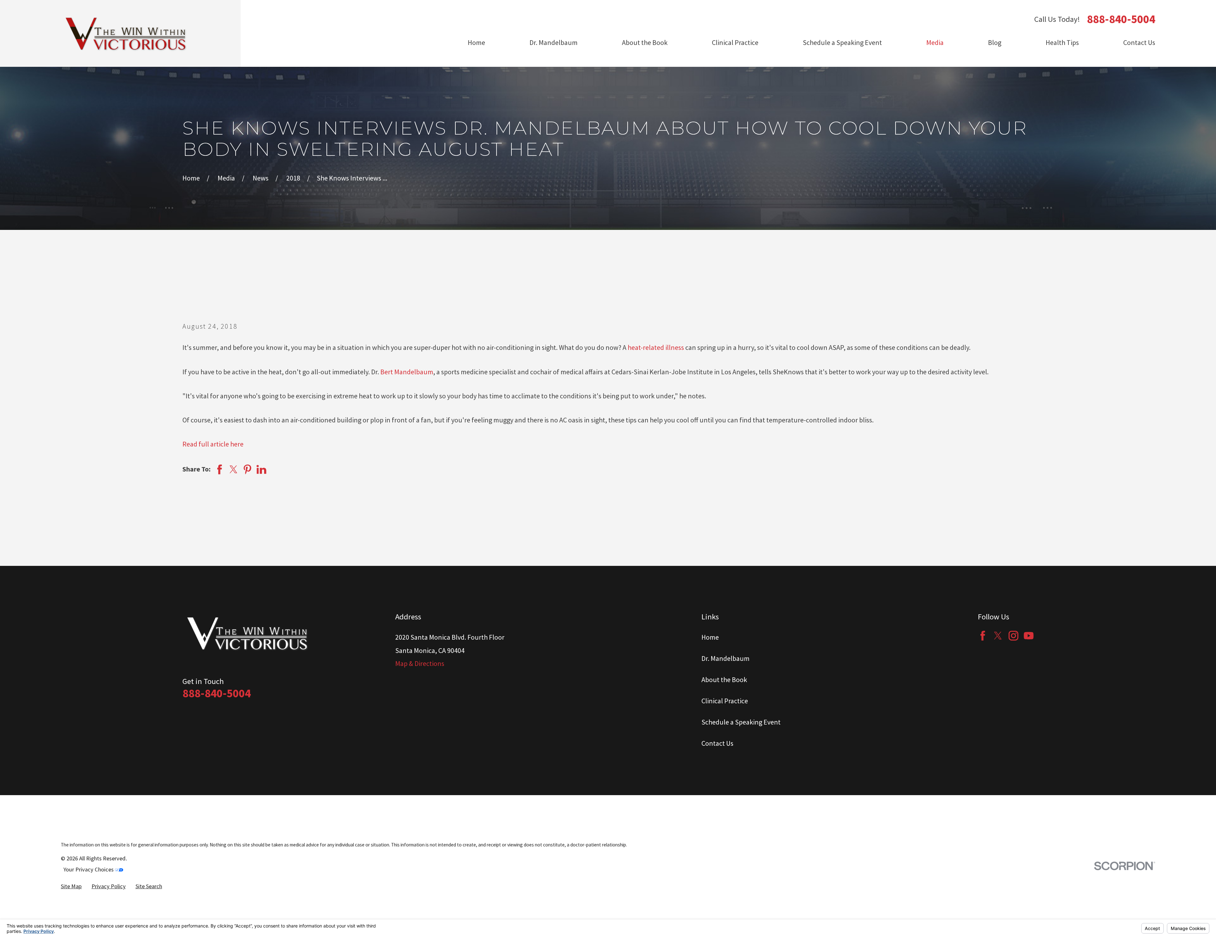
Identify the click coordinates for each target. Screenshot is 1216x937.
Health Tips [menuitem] (1062, 42)
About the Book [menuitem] (645, 42)
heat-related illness (656, 347)
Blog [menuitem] (994, 42)
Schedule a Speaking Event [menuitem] (842, 42)
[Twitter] (998, 636)
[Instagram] (1013, 636)
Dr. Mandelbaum (725, 658)
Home (710, 637)
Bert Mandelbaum (406, 371)
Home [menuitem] (476, 42)
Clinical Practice (724, 700)
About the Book (724, 679)
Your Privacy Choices (89, 869)
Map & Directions (419, 663)
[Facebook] (983, 636)
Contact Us (717, 743)
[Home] (126, 33)
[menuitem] (71, 886)
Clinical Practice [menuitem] (735, 42)
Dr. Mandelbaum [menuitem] (553, 42)
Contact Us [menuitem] (1139, 42)
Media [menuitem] (935, 42)
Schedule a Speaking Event (741, 722)
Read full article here (213, 444)
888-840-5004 (1121, 19)
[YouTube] (1029, 636)
